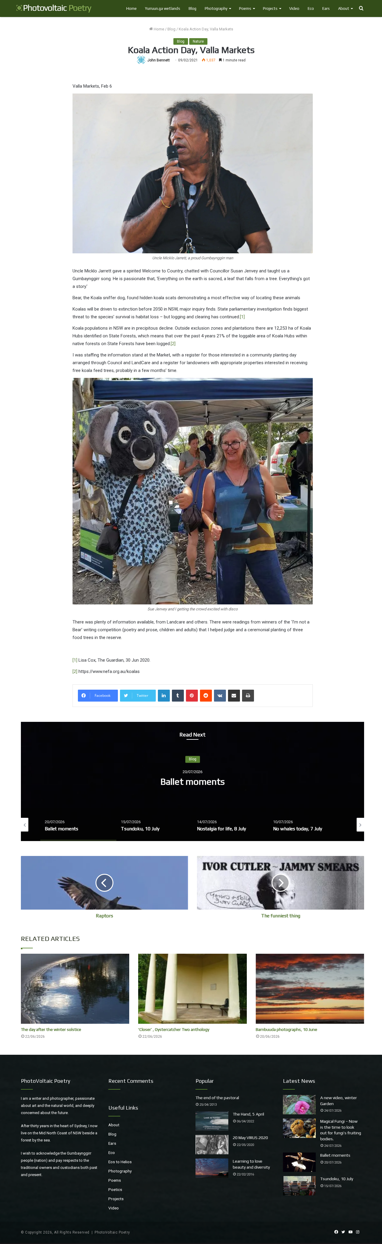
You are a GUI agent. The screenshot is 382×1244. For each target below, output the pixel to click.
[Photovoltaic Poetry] (54, 8)
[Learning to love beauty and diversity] (211, 1168)
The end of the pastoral (217, 1097)
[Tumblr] (178, 696)
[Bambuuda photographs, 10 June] (310, 989)
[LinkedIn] (164, 696)
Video (294, 8)
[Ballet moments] (299, 1162)
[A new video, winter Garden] (299, 1104)
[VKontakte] (220, 696)
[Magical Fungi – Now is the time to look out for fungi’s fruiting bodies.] (299, 1128)
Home (131, 8)
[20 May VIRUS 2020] (211, 1144)
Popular (204, 1081)
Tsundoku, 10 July (192, 781)
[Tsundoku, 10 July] (299, 1185)
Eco (311, 8)
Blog (192, 8)
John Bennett (158, 60)
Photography (216, 8)
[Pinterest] (192, 696)
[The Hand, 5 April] (211, 1121)
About (343, 8)
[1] (242, 316)
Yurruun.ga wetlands (162, 8)
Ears (326, 8)
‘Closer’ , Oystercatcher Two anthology (173, 1029)
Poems (245, 8)
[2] (173, 343)
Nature (198, 41)
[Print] (248, 696)
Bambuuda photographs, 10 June (286, 1029)
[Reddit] (206, 696)
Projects (270, 8)
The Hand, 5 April (248, 1114)
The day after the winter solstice (51, 1029)
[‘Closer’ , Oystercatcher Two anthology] (192, 989)
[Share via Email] (234, 696)
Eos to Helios (120, 1161)
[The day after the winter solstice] (75, 989)
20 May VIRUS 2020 (250, 1137)
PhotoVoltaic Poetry (112, 1232)
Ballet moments (335, 1155)
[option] (192, 781)
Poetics (115, 1189)
